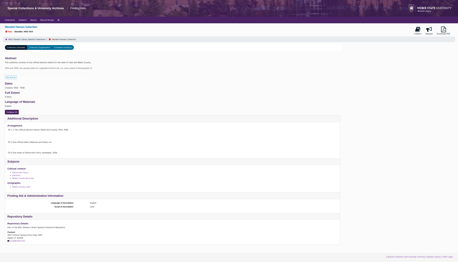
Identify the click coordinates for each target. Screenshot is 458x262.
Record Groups (47, 20)
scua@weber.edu (17, 241)
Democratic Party (20, 172)
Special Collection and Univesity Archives (406, 257)
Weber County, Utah (21, 187)
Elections (16, 175)
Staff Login (448, 257)
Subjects (22, 20)
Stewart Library (434, 257)
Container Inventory (63, 47)
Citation (417, 34)
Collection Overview (16, 47)
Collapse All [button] (11, 112)
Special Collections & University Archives (36, 8)
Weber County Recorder (23, 178)
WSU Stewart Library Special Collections (26, 39)
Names (33, 20)
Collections (10, 20)
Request (429, 34)
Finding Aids (78, 8)
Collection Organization (39, 47)
